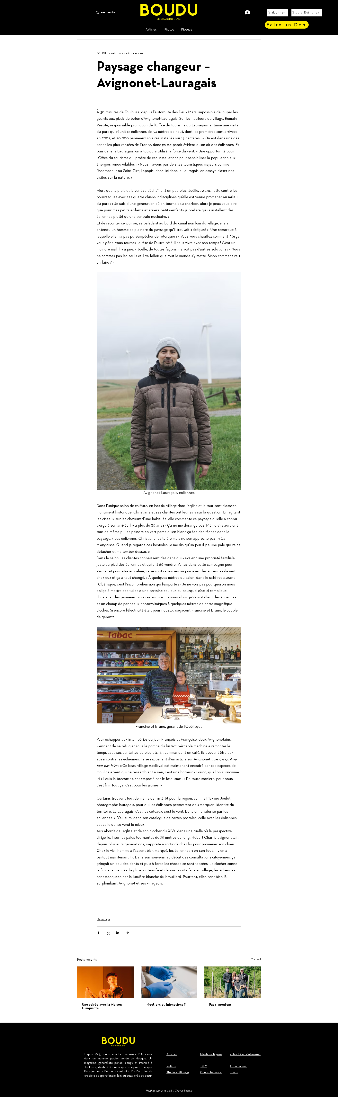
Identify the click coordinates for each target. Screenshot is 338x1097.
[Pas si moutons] (232, 982)
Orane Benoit (183, 1091)
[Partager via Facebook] (98, 933)
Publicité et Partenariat (245, 1054)
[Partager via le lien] (127, 933)
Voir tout (256, 959)
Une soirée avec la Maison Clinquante (102, 1006)
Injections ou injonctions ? (166, 1004)
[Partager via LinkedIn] (118, 933)
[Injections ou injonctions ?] (169, 982)
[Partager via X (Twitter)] (108, 933)
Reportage (103, 919)
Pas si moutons (220, 1004)
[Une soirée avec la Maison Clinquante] (105, 982)
